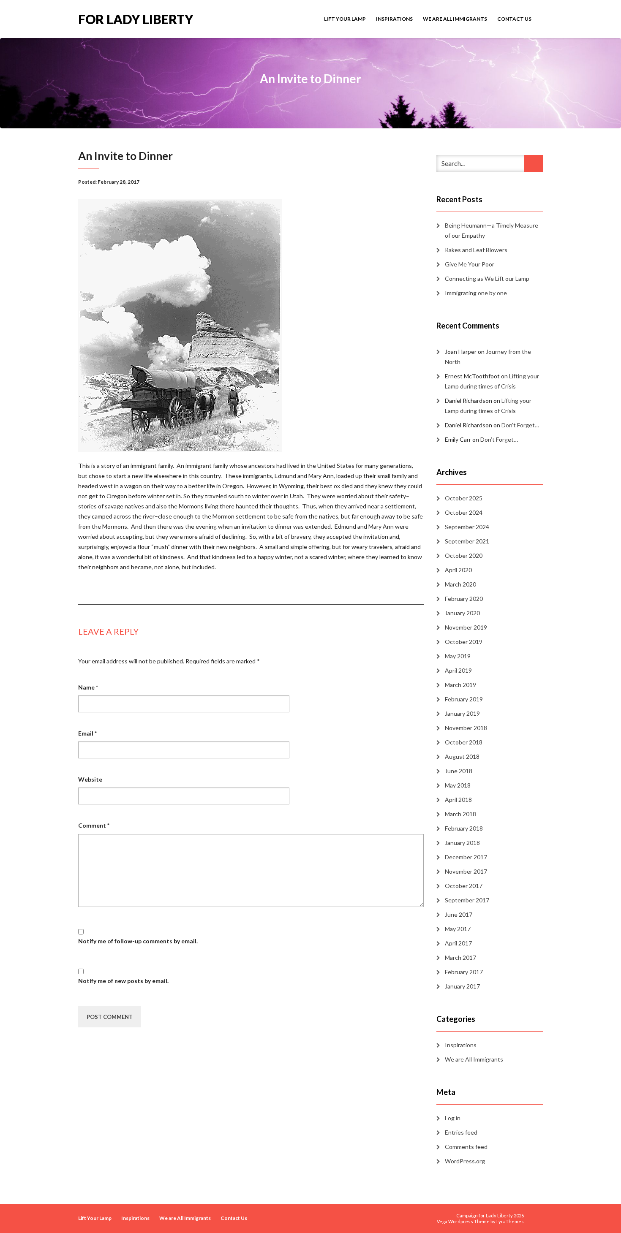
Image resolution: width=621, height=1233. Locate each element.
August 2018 (462, 756)
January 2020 (462, 612)
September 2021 (467, 541)
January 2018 (462, 842)
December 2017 (466, 857)
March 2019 (460, 684)
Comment (93, 825)
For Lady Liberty (135, 18)
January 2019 (462, 713)
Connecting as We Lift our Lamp (487, 278)
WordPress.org (465, 1161)
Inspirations (394, 19)
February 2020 (464, 598)
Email (87, 733)
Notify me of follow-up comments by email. (138, 941)
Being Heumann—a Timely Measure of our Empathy (491, 230)
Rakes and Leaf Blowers (476, 249)
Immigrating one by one (476, 292)
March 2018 (460, 813)
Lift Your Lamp (345, 19)
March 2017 (460, 957)
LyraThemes (510, 1221)
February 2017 (464, 971)
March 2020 (460, 584)
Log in (452, 1118)
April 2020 (458, 569)
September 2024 (467, 526)
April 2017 (458, 943)
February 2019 (464, 699)
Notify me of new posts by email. (123, 980)
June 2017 (458, 914)
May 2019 (458, 656)
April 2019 (458, 670)
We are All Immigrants (455, 19)
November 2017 (466, 871)
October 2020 (463, 555)
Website (90, 779)
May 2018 (458, 785)
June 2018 (458, 770)
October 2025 (463, 498)
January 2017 (462, 986)
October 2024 (463, 512)
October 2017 (463, 885)
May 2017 (458, 928)
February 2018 (464, 828)
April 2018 (458, 799)
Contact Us (514, 19)
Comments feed (466, 1146)
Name (88, 687)
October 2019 (463, 641)
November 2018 (466, 727)
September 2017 (467, 900)
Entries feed (461, 1132)
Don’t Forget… (520, 425)
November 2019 (466, 627)
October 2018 (463, 742)
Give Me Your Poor (469, 264)
